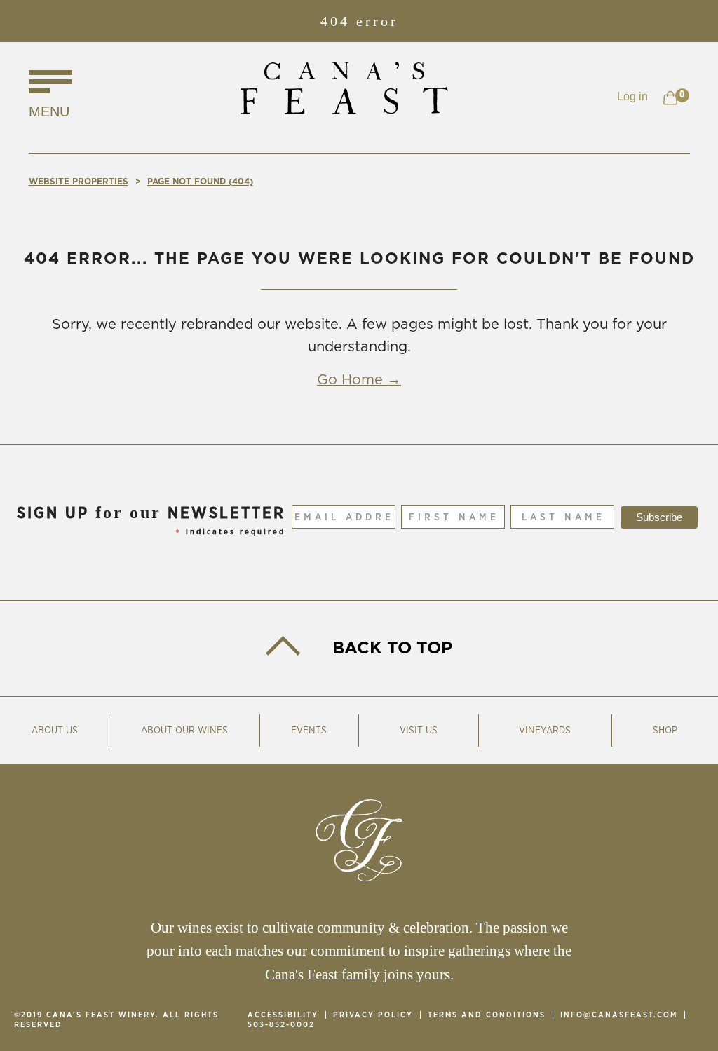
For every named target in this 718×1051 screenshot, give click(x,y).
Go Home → (359, 380)
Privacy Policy (373, 1015)
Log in (632, 96)
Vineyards (545, 730)
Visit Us (419, 730)
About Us (55, 730)
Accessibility (283, 1015)
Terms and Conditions (487, 1015)
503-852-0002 (281, 1025)
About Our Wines (184, 730)
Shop (665, 730)
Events (309, 730)
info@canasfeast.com (618, 1015)
